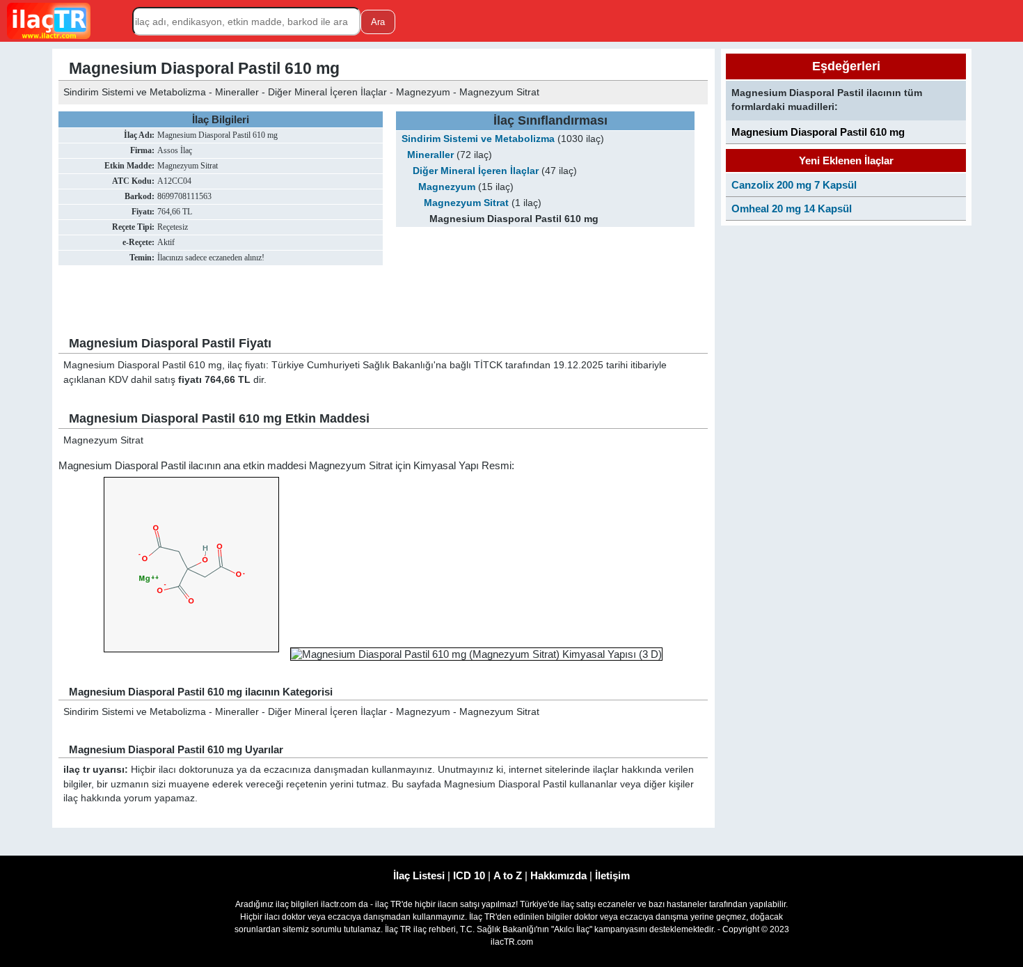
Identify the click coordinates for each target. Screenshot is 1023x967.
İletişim (612, 875)
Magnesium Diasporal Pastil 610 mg (818, 132)
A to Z (507, 875)
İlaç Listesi (419, 875)
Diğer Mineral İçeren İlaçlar (476, 171)
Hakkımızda (558, 875)
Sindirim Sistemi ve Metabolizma (478, 139)
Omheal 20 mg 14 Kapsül (791, 208)
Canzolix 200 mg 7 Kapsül (794, 185)
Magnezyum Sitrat (466, 203)
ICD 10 (469, 875)
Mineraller (430, 155)
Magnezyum (446, 187)
